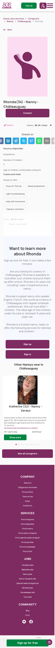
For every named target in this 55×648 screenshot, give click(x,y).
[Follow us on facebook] (31, 622)
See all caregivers (27, 453)
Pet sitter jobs (27, 588)
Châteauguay (24, 21)
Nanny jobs (27, 574)
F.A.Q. (27, 615)
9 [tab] (36, 444)
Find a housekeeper (27, 547)
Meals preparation (36, 186)
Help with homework (15, 201)
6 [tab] (28, 444)
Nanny (10, 21)
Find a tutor (27, 551)
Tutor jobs (27, 597)
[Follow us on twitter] (24, 622)
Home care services (13, 18)
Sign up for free (27, 643)
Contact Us (27, 505)
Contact (27, 113)
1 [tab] (16, 444)
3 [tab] (21, 444)
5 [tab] (26, 444)
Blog (27, 610)
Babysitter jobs (27, 569)
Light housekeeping (15, 193)
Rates (27, 501)
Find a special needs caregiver (27, 537)
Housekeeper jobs (27, 592)
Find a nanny (27, 528)
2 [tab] (18, 444)
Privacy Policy (27, 492)
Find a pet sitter (27, 542)
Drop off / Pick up (14, 186)
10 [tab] (38, 444)
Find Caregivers (27, 519)
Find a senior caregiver (27, 533)
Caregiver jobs (27, 565)
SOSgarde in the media (27, 487)
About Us (27, 483)
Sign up (27, 344)
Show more (15, 437)
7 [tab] (31, 444)
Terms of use (27, 496)
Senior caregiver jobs (27, 579)
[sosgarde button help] (49, 642)
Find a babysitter (27, 524)
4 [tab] (23, 444)
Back (9, 30)
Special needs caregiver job (27, 583)
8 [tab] (33, 444)
